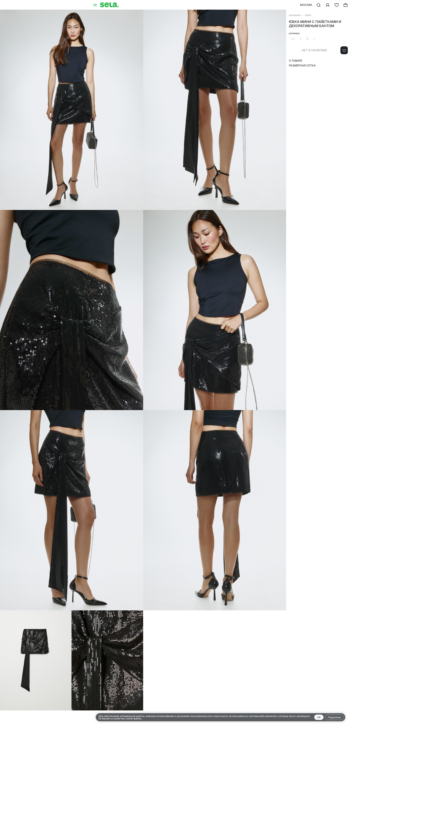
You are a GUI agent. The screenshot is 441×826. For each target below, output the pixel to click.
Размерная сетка (302, 65)
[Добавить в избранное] (344, 50)
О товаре (295, 60)
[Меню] (95, 4)
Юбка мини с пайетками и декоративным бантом (315, 24)
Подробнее (334, 717)
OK (319, 717)
